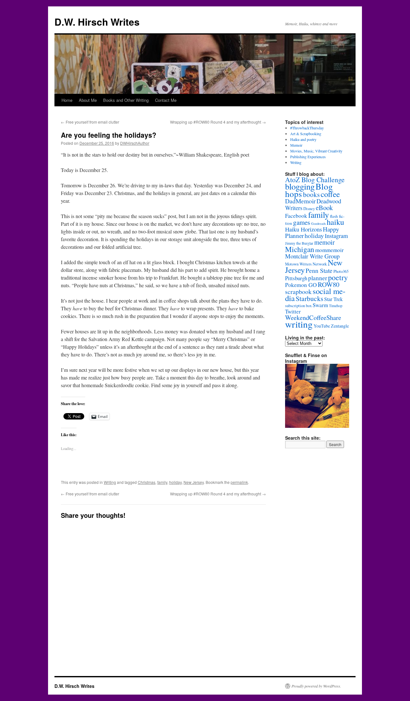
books (311, 194)
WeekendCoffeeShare (313, 317)
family (162, 482)
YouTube (322, 326)
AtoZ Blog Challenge (315, 179)
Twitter (293, 311)
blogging (300, 186)
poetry (338, 277)
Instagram (336, 236)
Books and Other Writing (126, 100)
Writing (110, 482)
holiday (175, 482)
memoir (324, 242)
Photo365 (340, 271)
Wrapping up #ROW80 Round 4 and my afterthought (218, 122)
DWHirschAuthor (134, 143)
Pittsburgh (296, 278)
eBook (324, 207)
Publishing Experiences (308, 156)
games (301, 222)
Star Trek (333, 299)
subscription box (298, 305)
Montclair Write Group (312, 256)
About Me (88, 100)
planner (317, 278)
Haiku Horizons (303, 229)
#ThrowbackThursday (307, 127)
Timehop (335, 305)
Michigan (299, 249)
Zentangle (340, 326)
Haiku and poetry (303, 139)
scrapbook (298, 291)
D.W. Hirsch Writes (97, 22)
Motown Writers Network (306, 264)
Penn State (319, 270)
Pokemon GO (301, 285)
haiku (335, 221)
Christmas (146, 482)
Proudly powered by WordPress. (316, 686)
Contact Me (165, 100)
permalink (239, 482)
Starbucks (309, 298)
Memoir (296, 145)
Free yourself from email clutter (90, 122)
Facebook (296, 215)
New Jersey (194, 482)
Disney (309, 208)
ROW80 (328, 284)
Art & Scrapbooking (305, 133)
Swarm (320, 305)
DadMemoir (300, 201)
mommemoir (329, 250)
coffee (330, 194)
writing (299, 324)
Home (67, 100)
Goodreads (318, 223)
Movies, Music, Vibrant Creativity (316, 150)
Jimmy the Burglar (299, 243)
